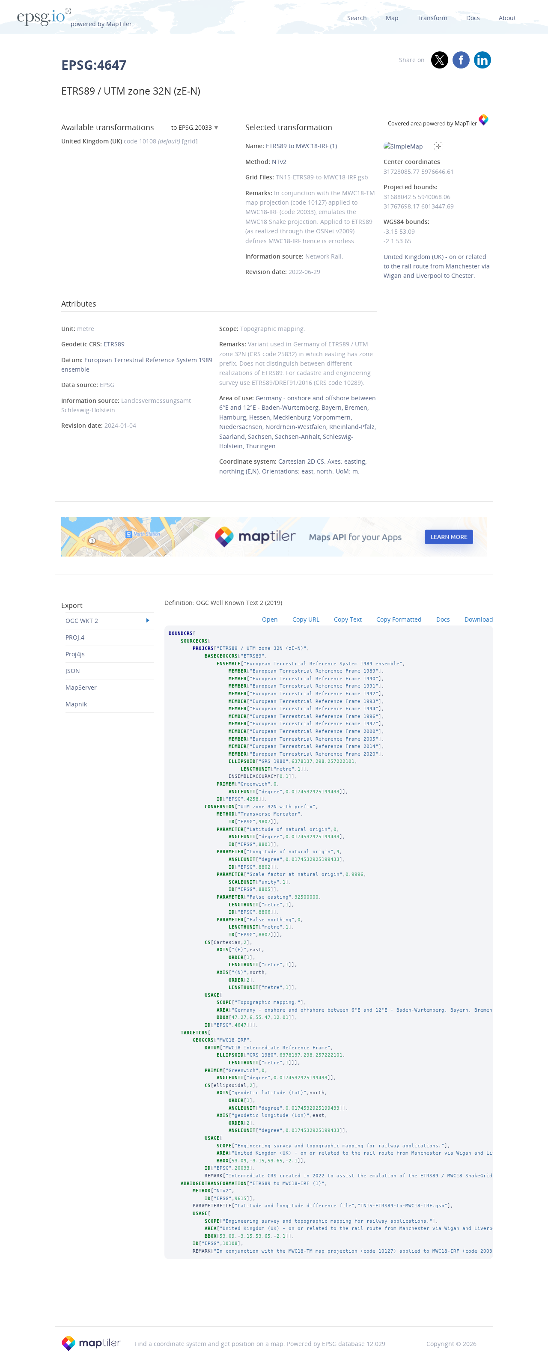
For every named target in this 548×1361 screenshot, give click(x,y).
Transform (432, 18)
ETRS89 (114, 344)
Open (270, 619)
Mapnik (76, 704)
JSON (73, 671)
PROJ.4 (75, 637)
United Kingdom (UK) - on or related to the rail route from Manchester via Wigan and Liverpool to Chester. (437, 266)
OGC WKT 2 (82, 620)
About (507, 18)
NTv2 (279, 162)
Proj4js (75, 654)
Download (479, 619)
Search (357, 18)
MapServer (81, 687)
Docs (473, 18)
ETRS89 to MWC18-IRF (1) (301, 146)
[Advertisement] (274, 1304)
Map (392, 18)
